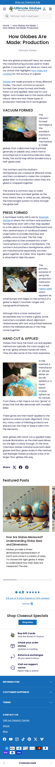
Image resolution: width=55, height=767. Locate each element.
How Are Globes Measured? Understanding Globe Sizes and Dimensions (24, 540)
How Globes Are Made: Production (20, 28)
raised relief (45, 288)
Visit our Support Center (16, 720)
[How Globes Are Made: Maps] (4, 763)
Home (6, 25)
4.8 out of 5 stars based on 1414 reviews (27, 598)
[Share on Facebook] (20, 467)
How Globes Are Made (24, 25)
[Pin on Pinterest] (27, 467)
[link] (51, 763)
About (6, 726)
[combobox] (27, 16)
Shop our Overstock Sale (27, 2)
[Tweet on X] (14, 467)
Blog (5, 731)
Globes (7, 81)
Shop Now (27, 622)
